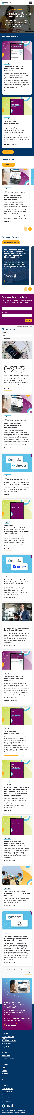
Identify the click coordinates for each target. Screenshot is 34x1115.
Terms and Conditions (8, 1058)
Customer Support (7, 1088)
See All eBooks (7, 152)
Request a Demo (11, 1025)
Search (4, 332)
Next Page (28, 972)
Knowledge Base (7, 1091)
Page (20, 969)
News (7, 522)
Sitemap (4, 1080)
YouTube (4, 1070)
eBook (7, 63)
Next (31, 229)
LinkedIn (4, 1067)
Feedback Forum (7, 1098)
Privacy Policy (6, 1055)
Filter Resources (6, 338)
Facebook (5, 1076)
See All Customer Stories (11, 242)
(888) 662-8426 (7, 1043)
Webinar (8, 188)
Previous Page (5, 972)
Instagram (5, 1073)
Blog (7, 363)
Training (4, 1095)
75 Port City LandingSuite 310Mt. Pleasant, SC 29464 (9, 1038)
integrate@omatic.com (9, 1047)
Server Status (6, 1101)
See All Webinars (8, 164)
